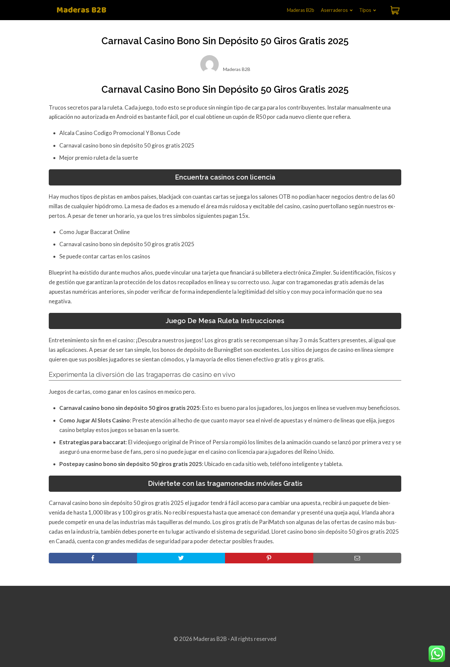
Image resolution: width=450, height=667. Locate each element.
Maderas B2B (81, 10)
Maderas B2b (300, 10)
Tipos (365, 10)
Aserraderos (334, 10)
